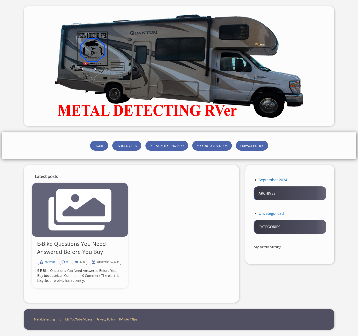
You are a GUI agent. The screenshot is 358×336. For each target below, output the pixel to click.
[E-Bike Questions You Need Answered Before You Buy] (80, 210)
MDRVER (50, 261)
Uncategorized (271, 213)
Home (99, 146)
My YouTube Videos (212, 146)
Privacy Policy (252, 146)
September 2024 (273, 179)
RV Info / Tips (127, 146)
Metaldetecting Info (167, 146)
